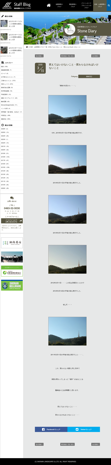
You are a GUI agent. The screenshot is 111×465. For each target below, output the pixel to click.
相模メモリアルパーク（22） (9, 98)
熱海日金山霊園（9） (7, 87)
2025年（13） (5, 132)
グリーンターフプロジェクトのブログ (86, 5)
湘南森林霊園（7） (6, 70)
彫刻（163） (5, 66)
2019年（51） (5, 153)
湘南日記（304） (6, 119)
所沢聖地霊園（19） (7, 91)
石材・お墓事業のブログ (100, 5)
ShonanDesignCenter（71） (9, 105)
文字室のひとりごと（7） (8, 77)
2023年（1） (5, 139)
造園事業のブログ (59, 5)
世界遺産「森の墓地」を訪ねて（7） (12, 112)
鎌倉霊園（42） (5, 101)
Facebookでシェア (53, 429)
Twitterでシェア (86, 429)
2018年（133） (5, 157)
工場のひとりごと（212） (8, 80)
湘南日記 (89, 76)
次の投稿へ (95, 56)
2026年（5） (5, 129)
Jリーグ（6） (5, 73)
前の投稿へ (39, 56)
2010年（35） (5, 185)
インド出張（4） (6, 108)
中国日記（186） (6, 115)
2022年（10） (5, 143)
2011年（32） (5, 181)
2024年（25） (5, 136)
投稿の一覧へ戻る (68, 56)
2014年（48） (5, 171)
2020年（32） (5, 150)
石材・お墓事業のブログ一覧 (38, 47)
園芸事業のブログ (72, 5)
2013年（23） (5, 174)
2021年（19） (5, 146)
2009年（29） (5, 188)
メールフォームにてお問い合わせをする (11, 221)
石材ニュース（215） (7, 84)
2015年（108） (5, 167)
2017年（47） (5, 160)
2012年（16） (5, 178)
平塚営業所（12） (6, 94)
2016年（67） (5, 164)
